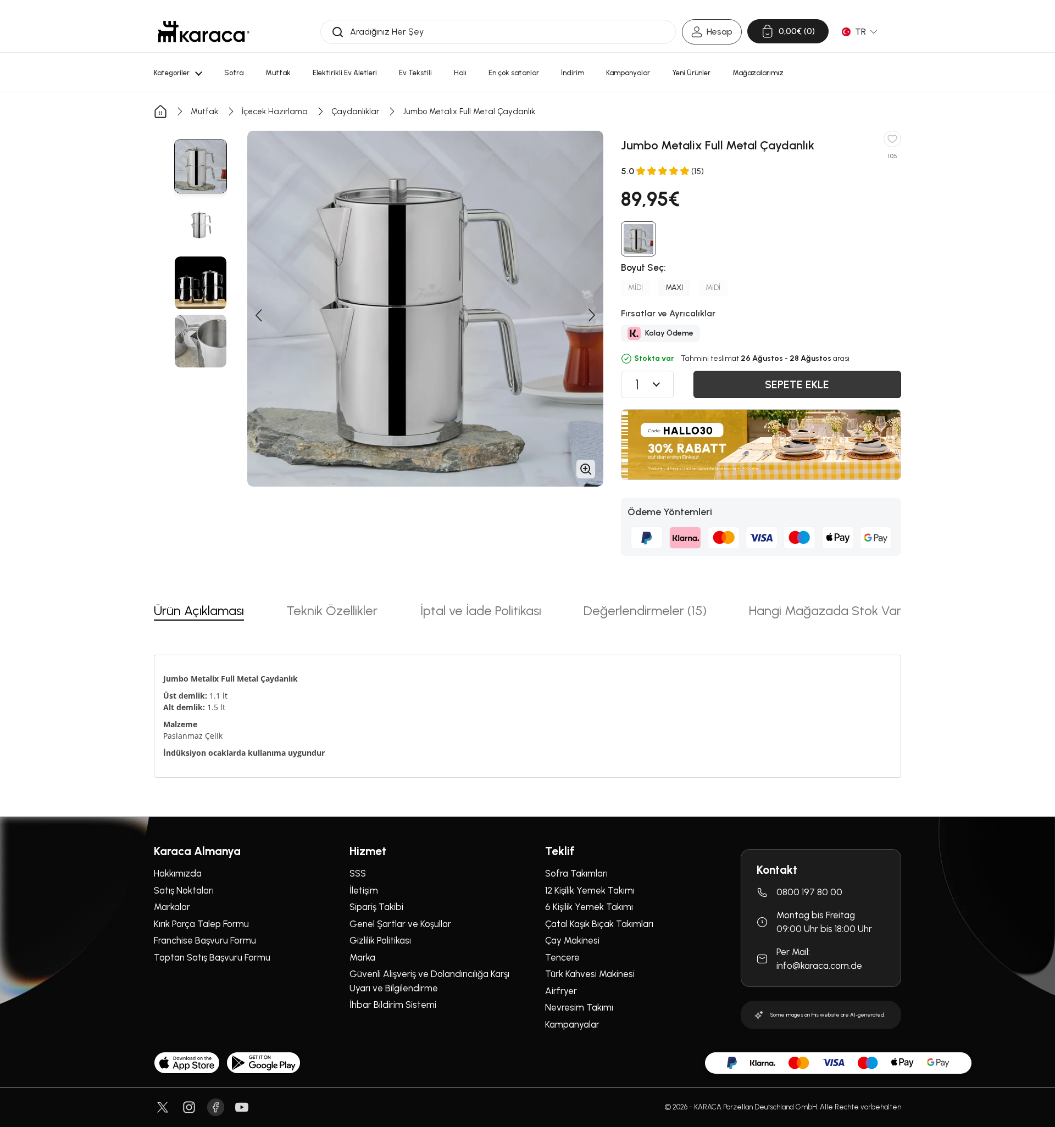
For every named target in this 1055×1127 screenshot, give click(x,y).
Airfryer (561, 990)
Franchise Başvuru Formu (205, 940)
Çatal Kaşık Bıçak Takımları (599, 923)
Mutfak (204, 111)
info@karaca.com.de (819, 965)
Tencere (562, 957)
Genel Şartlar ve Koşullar (400, 923)
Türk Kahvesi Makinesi (590, 973)
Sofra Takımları (576, 873)
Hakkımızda (178, 873)
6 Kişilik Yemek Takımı (589, 906)
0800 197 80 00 (809, 891)
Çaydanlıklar (355, 111)
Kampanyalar (572, 1024)
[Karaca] (204, 31)
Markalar (172, 906)
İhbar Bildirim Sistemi (392, 1004)
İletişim (363, 890)
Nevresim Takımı (579, 1007)
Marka (362, 957)
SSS (357, 873)
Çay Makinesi (572, 940)
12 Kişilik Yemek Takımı (590, 890)
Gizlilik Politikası (380, 940)
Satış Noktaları (184, 890)
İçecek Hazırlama (275, 111)
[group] (200, 166)
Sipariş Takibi (376, 906)
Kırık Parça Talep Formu (201, 923)
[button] (258, 315)
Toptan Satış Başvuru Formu (212, 957)
